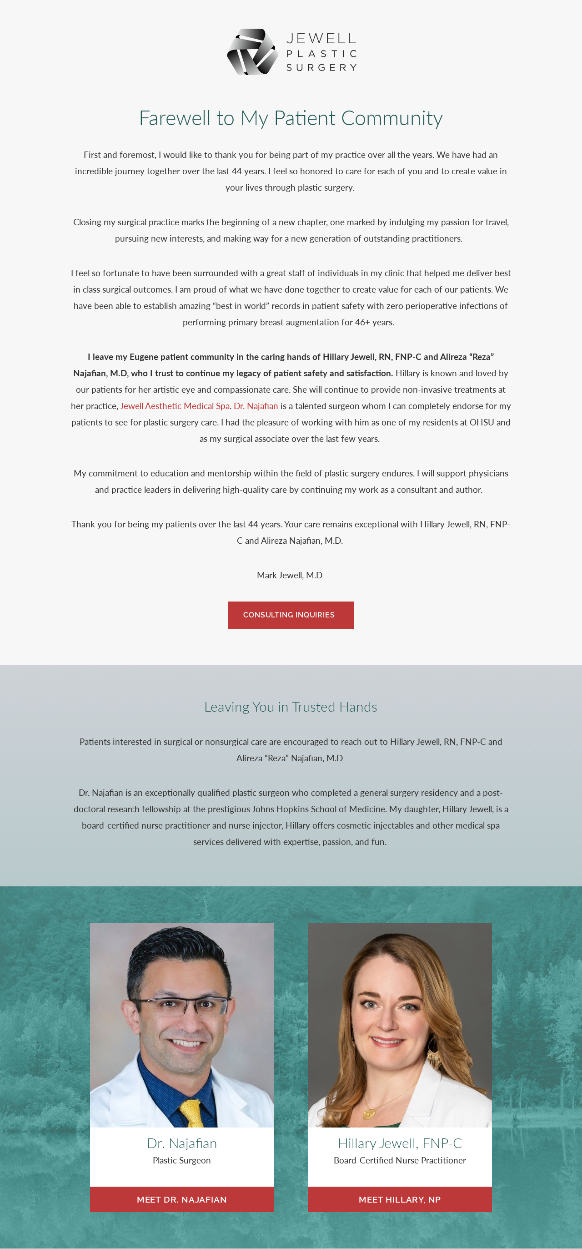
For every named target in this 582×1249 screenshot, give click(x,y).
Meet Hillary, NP (400, 1199)
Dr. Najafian (256, 405)
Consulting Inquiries (289, 615)
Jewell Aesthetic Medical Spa (175, 405)
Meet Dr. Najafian (182, 1199)
